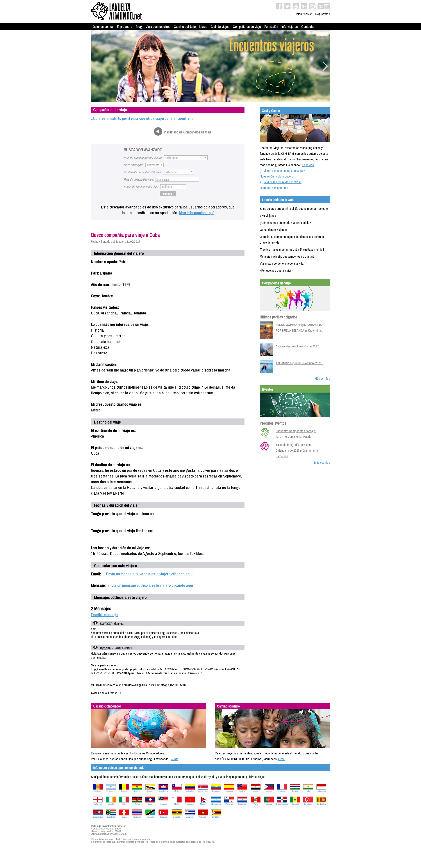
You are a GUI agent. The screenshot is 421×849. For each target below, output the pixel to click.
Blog (139, 26)
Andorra (97, 791)
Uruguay (190, 817)
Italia (124, 804)
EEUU (242, 791)
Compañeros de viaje (247, 26)
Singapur (308, 804)
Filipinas (268, 791)
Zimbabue (216, 817)
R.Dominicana (281, 804)
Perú (255, 804)
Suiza (124, 817)
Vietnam (203, 817)
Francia (281, 791)
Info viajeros (290, 26)
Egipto (255, 791)
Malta (176, 804)
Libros (203, 26)
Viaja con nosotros (158, 26)
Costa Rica (203, 791)
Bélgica (124, 791)
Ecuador (216, 791)
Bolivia (137, 791)
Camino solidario (185, 26)
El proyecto (124, 26)
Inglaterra (97, 804)
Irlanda (111, 804)
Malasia (163, 804)
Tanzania (150, 817)
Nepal (202, 804)
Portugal (268, 804)
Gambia (294, 791)
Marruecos (189, 804)
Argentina (111, 791)
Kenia (137, 804)
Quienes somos (103, 26)
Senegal (295, 804)
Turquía (163, 817)
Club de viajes (220, 26)
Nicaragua (216, 804)
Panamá (229, 804)
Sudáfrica (111, 817)
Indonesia (321, 791)
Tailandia (137, 817)
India (308, 791)
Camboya (163, 791)
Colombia (190, 791)
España (229, 791)
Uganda (176, 817)
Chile (176, 791)
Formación (271, 26)
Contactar (307, 26)
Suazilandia (98, 817)
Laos (150, 804)
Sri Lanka (321, 804)
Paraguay (242, 804)
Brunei (150, 791)
